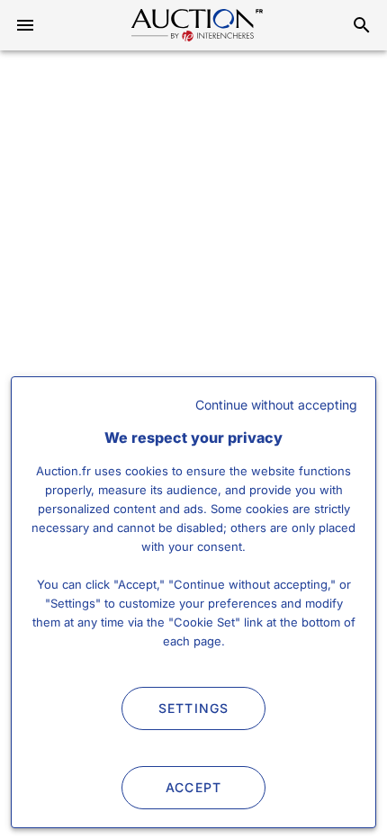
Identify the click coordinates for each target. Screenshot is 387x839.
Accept (194, 787)
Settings (194, 708)
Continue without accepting (276, 404)
